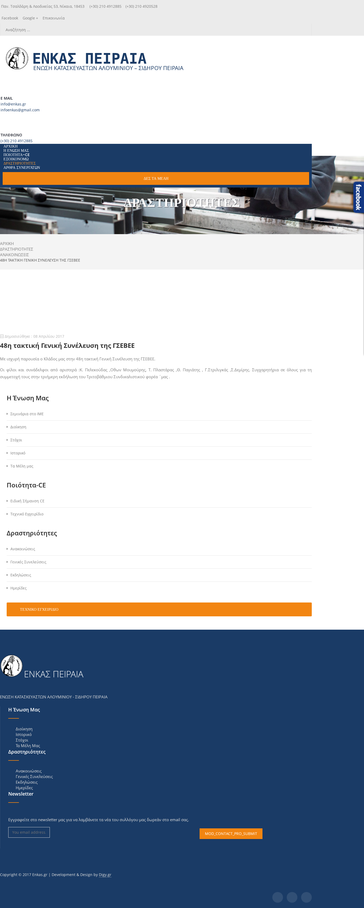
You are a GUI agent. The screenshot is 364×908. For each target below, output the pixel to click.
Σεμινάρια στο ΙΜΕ (27, 413)
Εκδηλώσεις (20, 574)
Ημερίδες (18, 588)
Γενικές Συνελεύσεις (28, 561)
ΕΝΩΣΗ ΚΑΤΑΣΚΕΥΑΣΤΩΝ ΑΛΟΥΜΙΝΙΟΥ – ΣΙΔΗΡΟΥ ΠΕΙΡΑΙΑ (108, 68)
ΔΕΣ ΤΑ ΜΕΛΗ (156, 178)
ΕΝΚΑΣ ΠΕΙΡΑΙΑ (89, 58)
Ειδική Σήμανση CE (27, 500)
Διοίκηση (18, 426)
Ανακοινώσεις (22, 548)
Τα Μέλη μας (21, 466)
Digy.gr (105, 874)
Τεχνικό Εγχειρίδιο (26, 513)
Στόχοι (16, 439)
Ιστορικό (17, 452)
